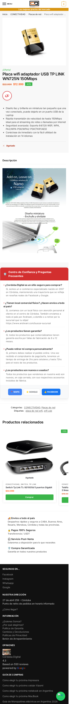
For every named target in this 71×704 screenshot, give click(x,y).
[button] (63, 4)
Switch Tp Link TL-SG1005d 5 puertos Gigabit (29, 487)
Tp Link (32, 484)
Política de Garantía (12, 628)
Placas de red (35, 14)
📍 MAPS (15, 392)
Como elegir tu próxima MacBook (20, 696)
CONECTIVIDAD (17, 14)
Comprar (29, 497)
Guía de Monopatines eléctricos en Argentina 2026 (30, 701)
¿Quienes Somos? (11, 621)
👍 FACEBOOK (51, 392)
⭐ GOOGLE (31, 392)
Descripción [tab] (9, 160)
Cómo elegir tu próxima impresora (20, 680)
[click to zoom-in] (34, 41)
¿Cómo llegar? (10, 609)
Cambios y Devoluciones (15, 631)
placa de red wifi (34, 410)
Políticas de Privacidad (14, 635)
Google (6, 587)
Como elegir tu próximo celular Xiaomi (22, 685)
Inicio (4, 14)
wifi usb (48, 410)
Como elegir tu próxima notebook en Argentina (27, 690)
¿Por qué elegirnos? (13, 624)
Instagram (7, 578)
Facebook (7, 574)
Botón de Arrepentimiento (17, 638)
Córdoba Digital (11, 656)
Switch (24, 484)
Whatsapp (8, 583)
